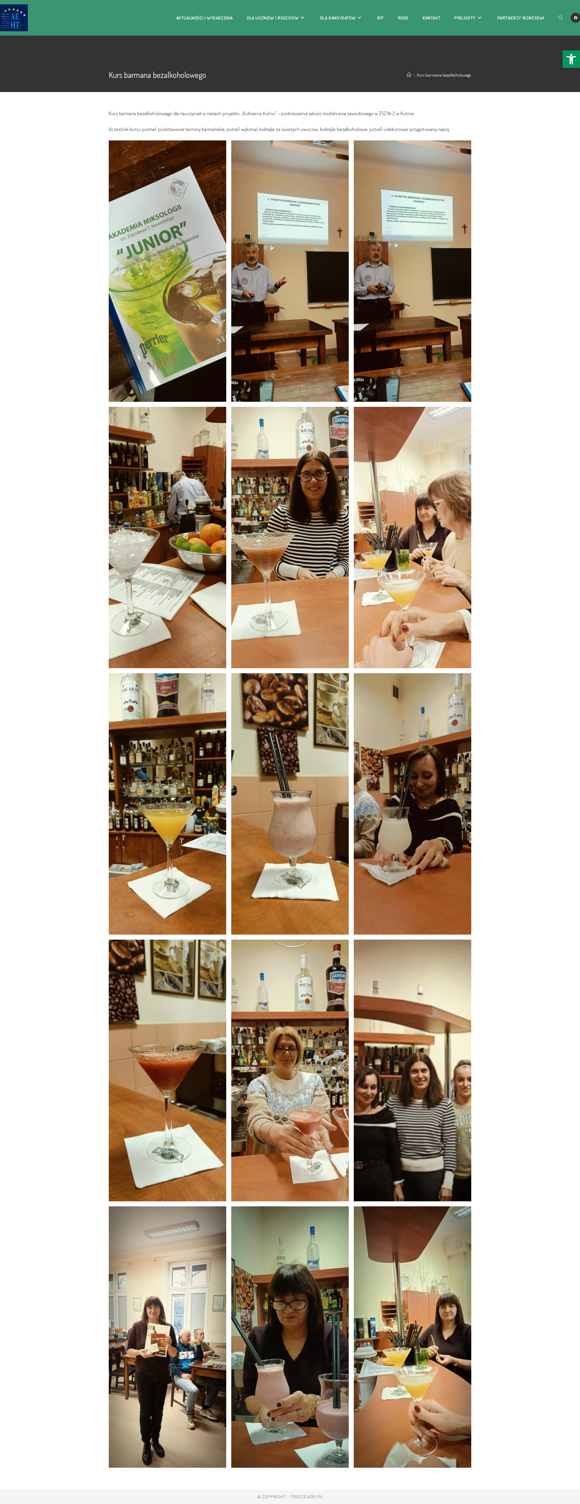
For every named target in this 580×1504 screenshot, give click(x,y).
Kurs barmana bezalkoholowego (444, 75)
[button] (571, 59)
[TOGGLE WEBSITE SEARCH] (560, 18)
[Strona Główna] (409, 75)
